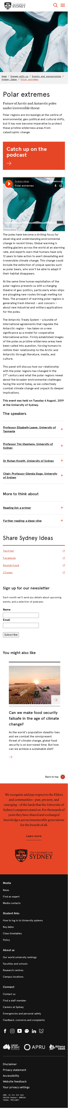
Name (6, 609)
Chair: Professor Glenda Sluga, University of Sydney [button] (30, 475)
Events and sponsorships (46, 76)
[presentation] (34, 710)
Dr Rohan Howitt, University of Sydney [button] (28, 461)
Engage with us (19, 76)
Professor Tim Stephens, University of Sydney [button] (28, 446)
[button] (55, 6)
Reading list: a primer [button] (17, 507)
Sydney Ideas (9, 79)
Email (6, 620)
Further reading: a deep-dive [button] (22, 520)
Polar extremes (29, 79)
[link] (34, 890)
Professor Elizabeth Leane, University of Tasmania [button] (29, 429)
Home (4, 76)
